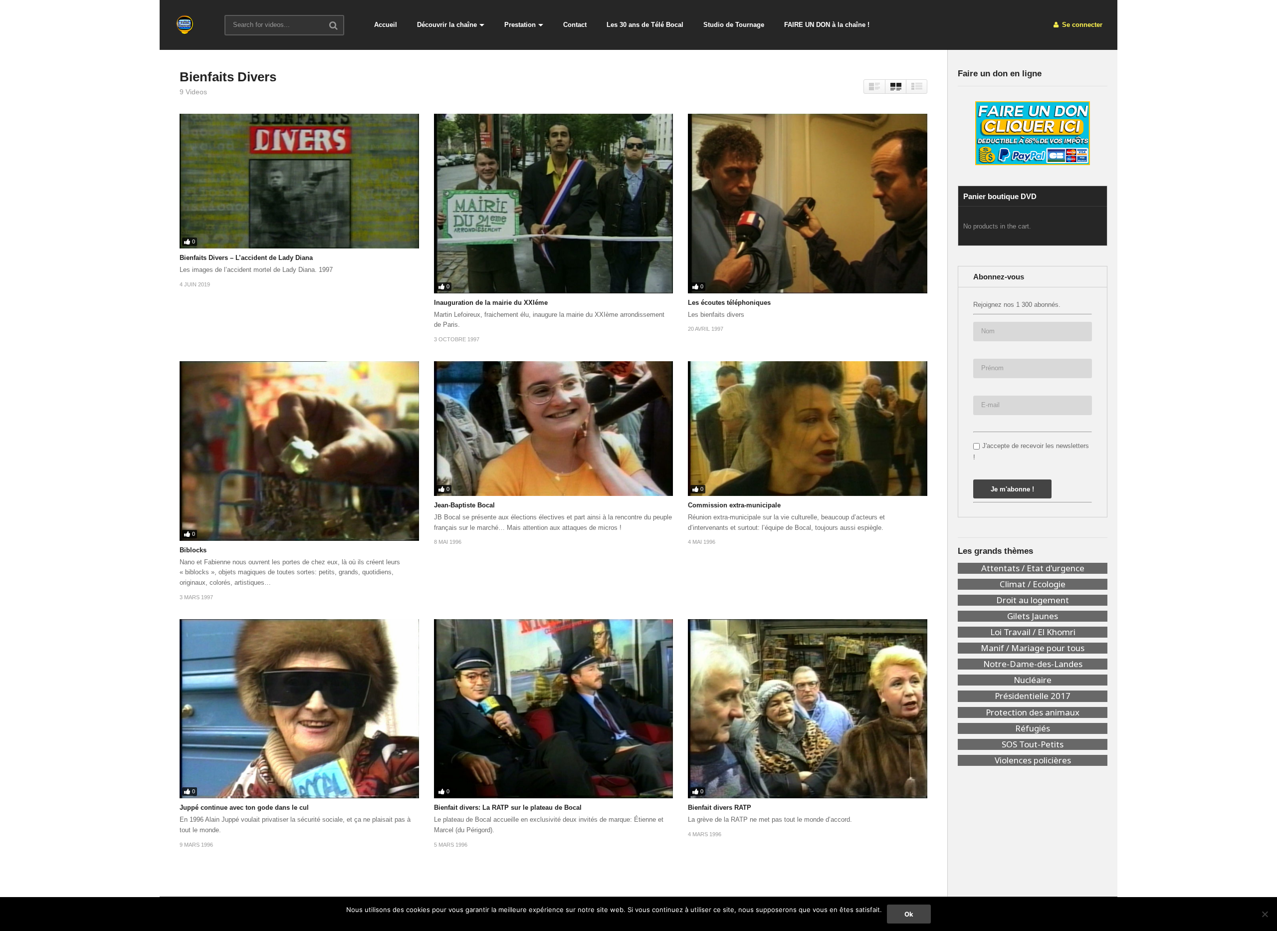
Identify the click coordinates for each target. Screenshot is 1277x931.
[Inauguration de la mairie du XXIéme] (553, 203)
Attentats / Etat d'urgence (1032, 568)
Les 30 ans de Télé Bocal (645, 24)
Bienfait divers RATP (719, 807)
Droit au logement (1032, 600)
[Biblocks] (299, 451)
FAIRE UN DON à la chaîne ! (826, 24)
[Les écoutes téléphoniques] (807, 203)
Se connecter (1081, 24)
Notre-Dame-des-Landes (1032, 664)
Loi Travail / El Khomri (1032, 632)
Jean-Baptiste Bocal (464, 505)
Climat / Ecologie (1032, 584)
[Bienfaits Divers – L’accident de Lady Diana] (299, 181)
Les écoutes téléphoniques (729, 302)
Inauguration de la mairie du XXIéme (491, 302)
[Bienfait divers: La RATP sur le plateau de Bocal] (553, 709)
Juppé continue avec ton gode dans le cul (244, 807)
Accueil (385, 24)
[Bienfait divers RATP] (807, 709)
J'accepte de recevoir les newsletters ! (1031, 451)
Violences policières (1033, 760)
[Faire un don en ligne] (1032, 133)
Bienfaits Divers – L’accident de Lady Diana (246, 257)
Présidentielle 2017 (1032, 696)
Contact (575, 24)
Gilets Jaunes (1032, 616)
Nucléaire (1033, 680)
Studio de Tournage (733, 24)
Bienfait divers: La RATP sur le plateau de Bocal (508, 807)
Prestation (520, 24)
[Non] (1265, 914)
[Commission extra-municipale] (807, 428)
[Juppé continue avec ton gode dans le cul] (299, 709)
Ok (908, 914)
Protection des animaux (1032, 712)
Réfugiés (1032, 728)
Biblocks (193, 550)
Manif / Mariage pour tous (1032, 648)
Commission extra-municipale (734, 505)
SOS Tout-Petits (1033, 744)
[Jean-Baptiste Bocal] (553, 428)
